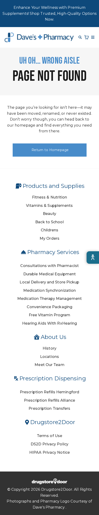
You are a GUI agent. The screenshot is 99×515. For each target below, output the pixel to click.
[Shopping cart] (86, 37)
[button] (92, 37)
